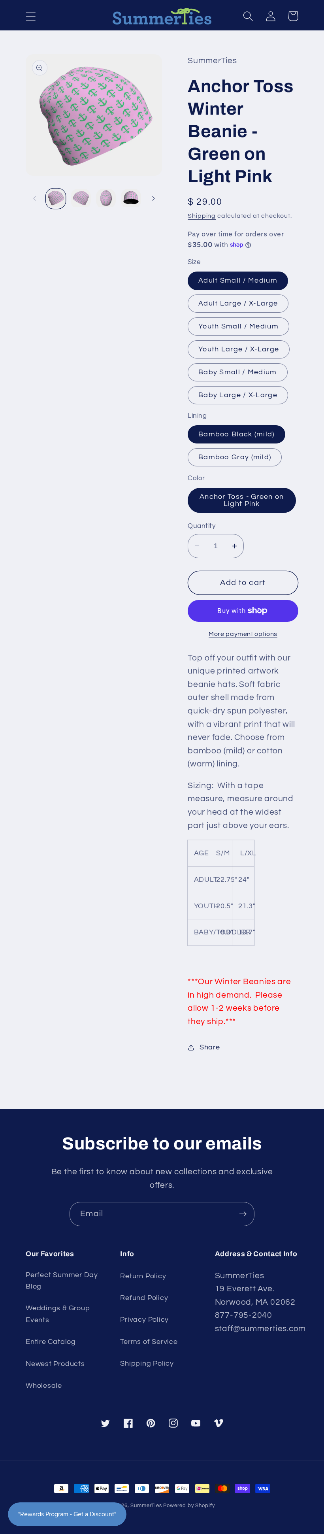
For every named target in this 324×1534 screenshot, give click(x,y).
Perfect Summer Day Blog (62, 1280)
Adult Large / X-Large (238, 303)
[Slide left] (34, 198)
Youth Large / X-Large (238, 349)
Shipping (202, 216)
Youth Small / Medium (238, 326)
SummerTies (146, 1505)
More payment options (243, 634)
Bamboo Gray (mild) (234, 457)
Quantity (201, 526)
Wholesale (44, 1385)
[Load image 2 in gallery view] (81, 199)
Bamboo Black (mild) (236, 434)
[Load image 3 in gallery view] (106, 199)
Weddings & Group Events (58, 1313)
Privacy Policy (144, 1319)
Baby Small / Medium (237, 372)
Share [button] (210, 1047)
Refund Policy (144, 1298)
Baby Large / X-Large (237, 395)
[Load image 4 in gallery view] (131, 199)
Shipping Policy (147, 1363)
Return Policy (143, 1276)
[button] (30, 16)
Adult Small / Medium (237, 280)
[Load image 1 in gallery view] (56, 199)
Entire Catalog (51, 1341)
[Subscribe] (243, 1214)
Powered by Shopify (189, 1505)
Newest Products (55, 1364)
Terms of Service (148, 1341)
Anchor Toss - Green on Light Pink (242, 500)
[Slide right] (153, 198)
